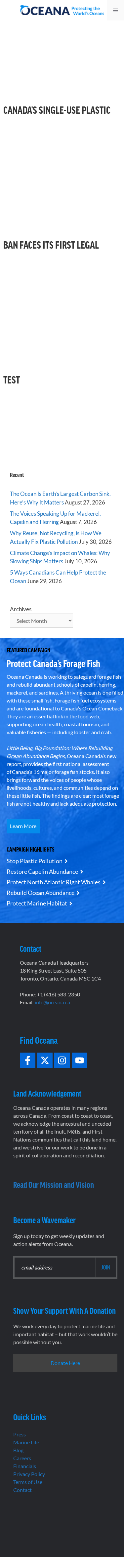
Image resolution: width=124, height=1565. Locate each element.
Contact (22, 1490)
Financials (24, 1466)
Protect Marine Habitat (37, 903)
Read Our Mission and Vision (53, 1184)
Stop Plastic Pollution (34, 860)
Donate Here (65, 1363)
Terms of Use (27, 1482)
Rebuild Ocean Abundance (40, 892)
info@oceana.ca (52, 1002)
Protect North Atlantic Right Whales (54, 882)
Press (19, 1434)
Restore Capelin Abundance (42, 871)
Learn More (23, 826)
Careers (22, 1458)
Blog (18, 1450)
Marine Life (26, 1442)
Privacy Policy (29, 1474)
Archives (20, 609)
